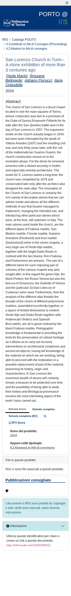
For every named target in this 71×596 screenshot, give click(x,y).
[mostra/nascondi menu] (67, 3)
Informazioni (18, 526)
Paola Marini (16, 76)
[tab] (45, 416)
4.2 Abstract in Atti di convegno (26, 48)
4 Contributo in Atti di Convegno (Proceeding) (36, 44)
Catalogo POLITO (24, 39)
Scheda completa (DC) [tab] (23, 415)
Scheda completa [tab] (43, 409)
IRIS (5, 39)
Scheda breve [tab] (17, 409)
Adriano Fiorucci (38, 80)
